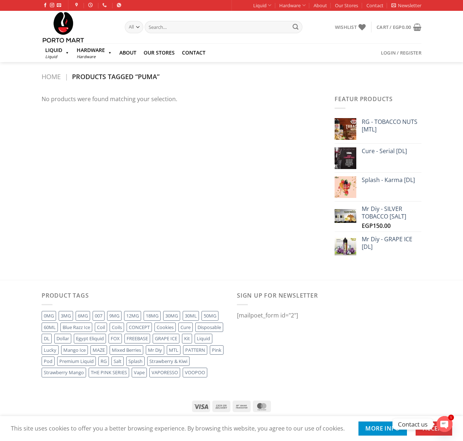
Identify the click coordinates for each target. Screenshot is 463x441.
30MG (171, 315)
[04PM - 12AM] (91, 5)
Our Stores (346, 5)
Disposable (209, 327)
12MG (132, 315)
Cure (185, 327)
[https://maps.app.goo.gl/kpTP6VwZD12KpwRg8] (77, 5)
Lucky (50, 350)
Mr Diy (155, 350)
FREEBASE (137, 338)
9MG (114, 315)
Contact (374, 5)
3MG (66, 315)
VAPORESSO (165, 372)
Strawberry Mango (64, 372)
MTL (173, 350)
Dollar (62, 338)
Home (51, 76)
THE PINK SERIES (109, 372)
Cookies (165, 327)
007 (98, 315)
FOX (115, 338)
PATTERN (195, 350)
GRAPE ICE (166, 338)
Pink (216, 350)
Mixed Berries (126, 350)
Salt (118, 361)
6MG (83, 315)
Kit (187, 338)
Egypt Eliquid (90, 338)
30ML (191, 315)
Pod (48, 361)
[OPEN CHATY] (445, 424)
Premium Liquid (76, 361)
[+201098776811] (105, 5)
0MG (49, 315)
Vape (139, 372)
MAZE (99, 350)
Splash (135, 361)
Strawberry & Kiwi (168, 361)
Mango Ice (74, 350)
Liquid (260, 5)
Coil (101, 327)
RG (104, 361)
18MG (152, 315)
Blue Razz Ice (76, 327)
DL (47, 338)
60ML (50, 327)
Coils (117, 327)
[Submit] (295, 27)
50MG (210, 315)
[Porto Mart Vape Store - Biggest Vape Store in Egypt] (78, 27)
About (320, 5)
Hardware (290, 5)
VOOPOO (195, 372)
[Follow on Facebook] (45, 5)
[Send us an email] (59, 5)
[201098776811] (120, 5)
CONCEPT (139, 327)
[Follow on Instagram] (52, 5)
